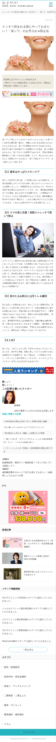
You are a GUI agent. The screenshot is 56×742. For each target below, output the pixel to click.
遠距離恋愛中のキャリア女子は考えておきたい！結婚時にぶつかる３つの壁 (27, 472)
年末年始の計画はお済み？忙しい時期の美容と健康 (26, 421)
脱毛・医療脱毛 (12, 667)
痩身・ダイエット (13, 705)
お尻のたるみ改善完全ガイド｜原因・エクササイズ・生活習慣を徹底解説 (38, 543)
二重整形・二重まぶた (15, 695)
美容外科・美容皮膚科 (15, 676)
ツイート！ (9, 385)
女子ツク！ (27, 739)
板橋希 (17, 405)
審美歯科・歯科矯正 (14, 714)
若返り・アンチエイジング (17, 686)
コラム (7, 724)
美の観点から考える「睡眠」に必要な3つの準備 (24, 433)
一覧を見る (28, 650)
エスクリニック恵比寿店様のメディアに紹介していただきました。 (27, 621)
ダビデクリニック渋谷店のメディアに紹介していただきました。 (27, 599)
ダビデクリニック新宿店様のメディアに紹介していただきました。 (27, 632)
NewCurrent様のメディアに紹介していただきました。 (27, 641)
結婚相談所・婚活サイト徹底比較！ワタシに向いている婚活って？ (27, 462)
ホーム (4, 12)
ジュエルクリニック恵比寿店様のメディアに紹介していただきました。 (27, 610)
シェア (7, 382)
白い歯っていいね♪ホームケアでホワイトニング (24, 427)
